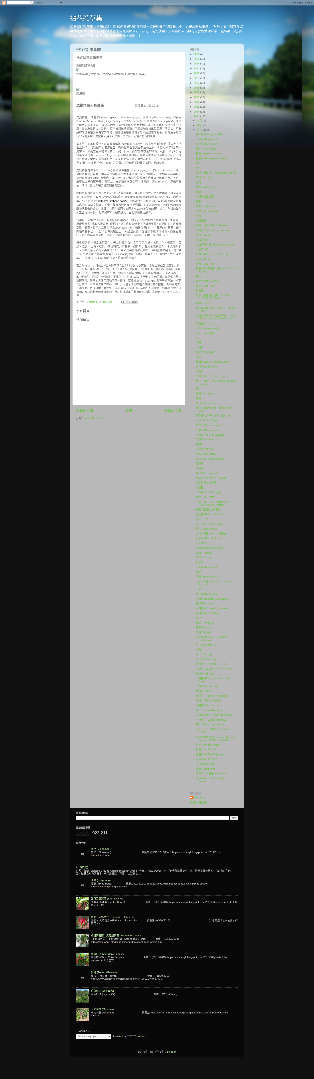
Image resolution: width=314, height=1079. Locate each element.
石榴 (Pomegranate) (207, 328)
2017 (197, 97)
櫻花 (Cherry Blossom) (209, 710)
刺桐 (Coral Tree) (206, 749)
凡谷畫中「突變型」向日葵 (211, 664)
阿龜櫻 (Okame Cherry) (209, 548)
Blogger (171, 1051)
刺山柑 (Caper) (204, 323)
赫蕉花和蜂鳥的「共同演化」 (212, 478)
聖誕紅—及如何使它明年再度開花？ (216, 668)
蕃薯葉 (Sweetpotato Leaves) (213, 158)
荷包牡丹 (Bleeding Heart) (211, 754)
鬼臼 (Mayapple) (205, 403)
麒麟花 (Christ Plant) (207, 613)
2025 (197, 59)
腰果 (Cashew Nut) (207, 206)
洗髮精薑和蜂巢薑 (206, 482)
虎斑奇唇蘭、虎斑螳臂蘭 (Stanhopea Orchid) (116, 935)
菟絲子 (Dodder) (205, 603)
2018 (197, 92)
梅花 (198, 338)
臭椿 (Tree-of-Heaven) (104, 972)
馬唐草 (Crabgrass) (207, 439)
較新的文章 (84, 411)
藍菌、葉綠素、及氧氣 (208, 700)
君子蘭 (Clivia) (204, 627)
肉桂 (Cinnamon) (100, 849)
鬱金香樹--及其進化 (207, 759)
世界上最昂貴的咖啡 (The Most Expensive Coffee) (213, 297)
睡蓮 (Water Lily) (205, 187)
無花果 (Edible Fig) (207, 645)
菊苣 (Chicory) (204, 654)
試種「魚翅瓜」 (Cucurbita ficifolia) (216, 172)
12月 (200, 120)
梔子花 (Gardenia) (206, 528)
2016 (197, 102)
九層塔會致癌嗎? (205, 196)
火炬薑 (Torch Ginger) (208, 492)
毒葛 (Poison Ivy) (205, 622)
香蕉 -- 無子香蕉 (205, 497)
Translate (139, 1036)
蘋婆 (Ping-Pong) (101, 880)
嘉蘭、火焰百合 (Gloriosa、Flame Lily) (113, 917)
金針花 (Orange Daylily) (209, 134)
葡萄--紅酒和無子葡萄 (208, 509)
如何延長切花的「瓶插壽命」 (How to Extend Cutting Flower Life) (216, 317)
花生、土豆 (202, 519)
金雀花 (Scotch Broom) (209, 425)
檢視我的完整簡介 (200, 802)
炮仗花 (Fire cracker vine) (210, 514)
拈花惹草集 (86, 18)
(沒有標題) (82, 867)
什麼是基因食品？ (206, 352)
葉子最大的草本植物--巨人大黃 (213, 415)
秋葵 (198, 276)
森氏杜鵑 (201, 220)
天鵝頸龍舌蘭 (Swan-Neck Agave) (215, 715)
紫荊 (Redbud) (204, 552)
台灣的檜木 (202, 239)
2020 (197, 83)
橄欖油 (200, 290)
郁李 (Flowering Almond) (210, 724)
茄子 (198, 201)
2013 (197, 116)
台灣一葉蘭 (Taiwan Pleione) (212, 225)
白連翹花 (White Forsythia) (211, 719)
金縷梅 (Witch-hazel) (208, 705)
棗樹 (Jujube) (203, 632)
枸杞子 (200, 618)
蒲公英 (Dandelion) (207, 594)
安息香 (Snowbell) (206, 763)
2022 (197, 73)
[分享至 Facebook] (133, 302)
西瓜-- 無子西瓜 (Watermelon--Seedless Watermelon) (213, 503)
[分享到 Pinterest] (136, 302)
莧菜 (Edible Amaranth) (209, 153)
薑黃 (198, 163)
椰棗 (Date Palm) (206, 285)
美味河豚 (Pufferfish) (208, 473)
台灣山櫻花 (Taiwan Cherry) (212, 254)
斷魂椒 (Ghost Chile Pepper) (107, 954)
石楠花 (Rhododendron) (209, 430)
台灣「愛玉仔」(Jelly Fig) (210, 376)
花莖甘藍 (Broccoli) (207, 211)
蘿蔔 (198, 191)
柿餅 (198, 398)
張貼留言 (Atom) (93, 418)
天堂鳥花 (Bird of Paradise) (211, 695)
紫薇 (198, 649)
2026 (197, 54)
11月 (199, 125)
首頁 (128, 411)
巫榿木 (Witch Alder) (207, 744)
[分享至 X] (129, 302)
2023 (197, 68)
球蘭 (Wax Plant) (205, 768)
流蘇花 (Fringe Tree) (208, 259)
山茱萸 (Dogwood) (206, 139)
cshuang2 (199, 797)
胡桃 (198, 357)
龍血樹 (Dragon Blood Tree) (212, 599)
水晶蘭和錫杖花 (205, 449)
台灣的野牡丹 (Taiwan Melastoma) (215, 244)
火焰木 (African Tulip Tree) (211, 686)
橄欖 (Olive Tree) (205, 263)
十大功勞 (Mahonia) (102, 1009)
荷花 (198, 182)
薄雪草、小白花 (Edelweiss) (212, 773)
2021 (197, 78)
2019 (197, 87)
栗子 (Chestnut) (205, 333)
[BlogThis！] (126, 302)
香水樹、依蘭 (203, 691)
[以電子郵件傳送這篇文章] (122, 302)
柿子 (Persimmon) (206, 148)
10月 (200, 130)
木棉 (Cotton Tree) (206, 420)
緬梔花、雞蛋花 (205, 673)
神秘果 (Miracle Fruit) (208, 144)
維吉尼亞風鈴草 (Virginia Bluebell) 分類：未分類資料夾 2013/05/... (217, 738)
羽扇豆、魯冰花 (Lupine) (210, 434)
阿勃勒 (200, 371)
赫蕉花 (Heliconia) (206, 454)
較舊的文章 (173, 411)
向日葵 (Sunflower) (207, 659)
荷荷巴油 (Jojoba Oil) (103, 990)
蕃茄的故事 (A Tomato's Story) (213, 361)
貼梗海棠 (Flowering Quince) (212, 230)
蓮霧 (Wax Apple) (206, 393)
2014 (197, 111)
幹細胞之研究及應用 (207, 281)
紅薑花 (200, 463)
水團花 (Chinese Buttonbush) (212, 608)
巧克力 (200, 562)
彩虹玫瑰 (201, 543)
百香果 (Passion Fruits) (209, 538)
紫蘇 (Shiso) (203, 235)
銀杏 (198, 168)
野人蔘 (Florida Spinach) (210, 458)
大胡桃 (200, 347)
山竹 (198, 589)
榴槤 (198, 572)
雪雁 (198, 342)
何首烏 (200, 444)
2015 (197, 106)
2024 (197, 63)
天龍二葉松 (202, 249)
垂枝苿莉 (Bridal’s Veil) (209, 524)
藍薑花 (200, 487)
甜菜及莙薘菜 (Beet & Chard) (107, 898)
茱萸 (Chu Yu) (204, 177)
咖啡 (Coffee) (203, 303)
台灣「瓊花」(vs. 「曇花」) (211, 533)
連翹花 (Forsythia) (206, 366)
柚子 (198, 388)
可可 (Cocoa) (203, 557)
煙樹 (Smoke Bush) (207, 576)
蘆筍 (198, 216)
